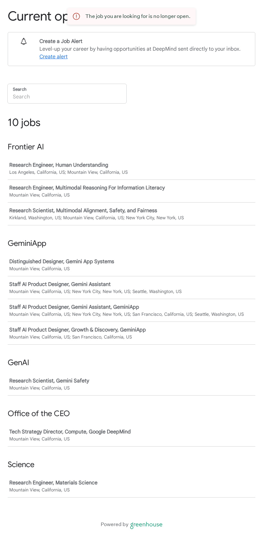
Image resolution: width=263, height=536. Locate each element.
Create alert (53, 57)
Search (19, 89)
